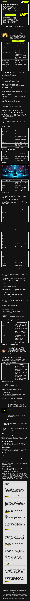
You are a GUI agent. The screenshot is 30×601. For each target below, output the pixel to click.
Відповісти (6, 496)
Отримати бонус (18, 40)
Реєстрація (26, 1)
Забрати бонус (10, 15)
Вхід (22, 1)
